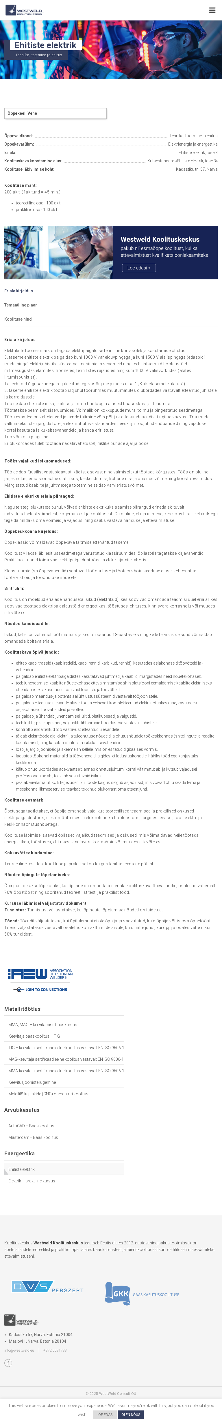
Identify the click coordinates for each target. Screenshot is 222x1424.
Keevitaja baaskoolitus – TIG (34, 1036)
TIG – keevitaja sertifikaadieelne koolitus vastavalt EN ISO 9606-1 (66, 1047)
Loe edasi (105, 1415)
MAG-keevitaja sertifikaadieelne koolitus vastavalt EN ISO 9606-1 (66, 1059)
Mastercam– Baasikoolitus (33, 1137)
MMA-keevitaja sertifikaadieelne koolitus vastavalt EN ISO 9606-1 (66, 1071)
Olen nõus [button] (130, 1415)
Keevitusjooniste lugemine (32, 1082)
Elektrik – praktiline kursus (31, 1181)
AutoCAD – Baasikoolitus (31, 1126)
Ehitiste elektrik (21, 1169)
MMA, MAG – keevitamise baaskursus (42, 1024)
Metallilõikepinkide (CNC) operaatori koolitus (48, 1094)
